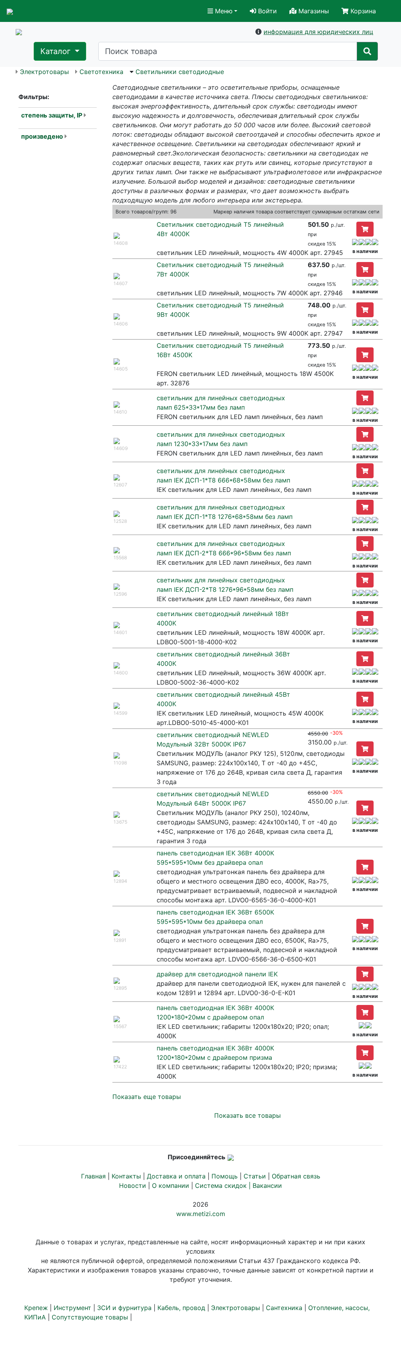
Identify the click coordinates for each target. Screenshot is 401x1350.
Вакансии (267, 1185)
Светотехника (101, 72)
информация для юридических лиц (318, 32)
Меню (223, 11)
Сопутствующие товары (90, 1317)
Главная (93, 1176)
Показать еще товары (146, 1097)
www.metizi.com (200, 1214)
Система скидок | (224, 1185)
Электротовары (44, 72)
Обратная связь (296, 1176)
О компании (170, 1185)
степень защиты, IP (51, 115)
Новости (132, 1185)
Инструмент (72, 1308)
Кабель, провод (181, 1308)
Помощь (224, 1176)
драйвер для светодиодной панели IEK (217, 974)
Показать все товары (247, 1115)
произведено (42, 136)
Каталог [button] (56, 51)
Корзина (362, 11)
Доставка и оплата (176, 1176)
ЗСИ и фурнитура (124, 1308)
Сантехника (284, 1308)
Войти (266, 11)
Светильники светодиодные (179, 72)
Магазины (312, 11)
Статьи (255, 1176)
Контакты (126, 1176)
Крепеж (36, 1308)
